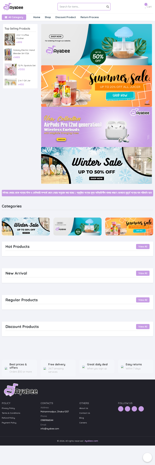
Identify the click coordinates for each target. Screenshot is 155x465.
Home (36, 17)
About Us (83, 408)
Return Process (90, 17)
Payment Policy (9, 422)
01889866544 (47, 420)
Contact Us (84, 413)
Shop (48, 17)
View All (142, 246)
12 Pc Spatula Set (27, 65)
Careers (83, 422)
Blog (81, 418)
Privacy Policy (8, 408)
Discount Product (65, 17)
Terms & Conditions (11, 413)
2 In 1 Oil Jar (24, 80)
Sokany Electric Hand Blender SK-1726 (24, 52)
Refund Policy (8, 418)
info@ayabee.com (50, 428)
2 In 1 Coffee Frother (22, 37)
